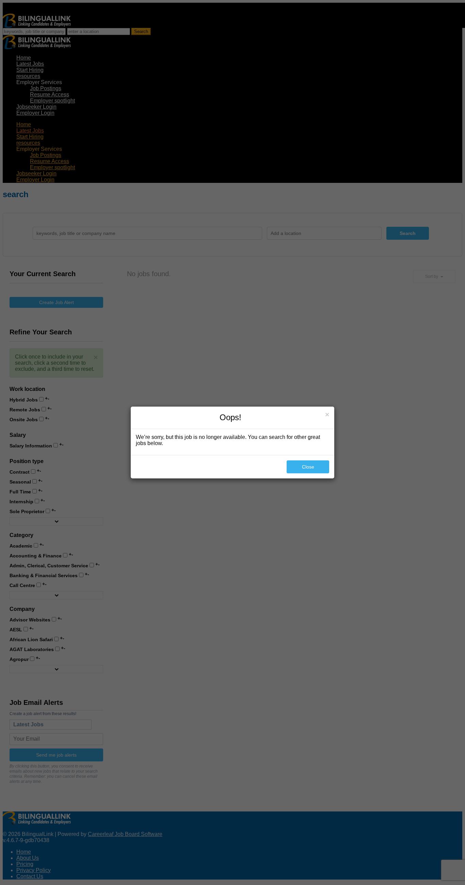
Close (308, 467)
